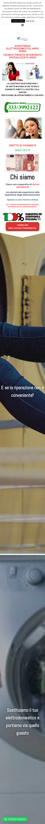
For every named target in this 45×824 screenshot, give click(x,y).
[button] (22, 226)
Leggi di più (29, 21)
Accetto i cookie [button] (18, 21)
